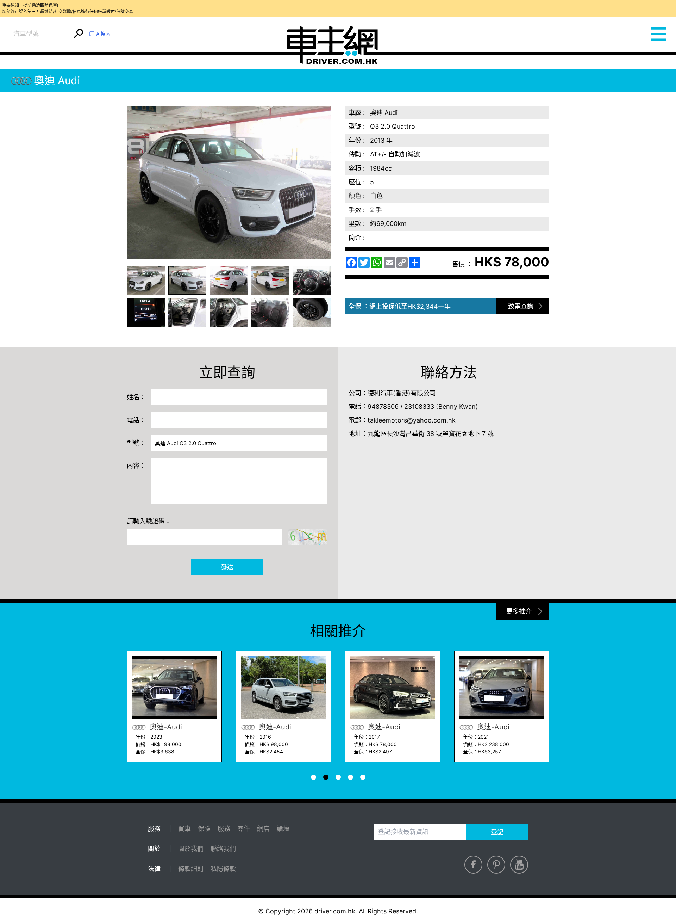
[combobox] (41, 34)
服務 (224, 828)
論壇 (283, 828)
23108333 (419, 406)
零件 (243, 828)
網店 (263, 828)
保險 (204, 828)
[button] (146, 280)
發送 (227, 567)
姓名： (136, 397)
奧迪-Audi (165, 727)
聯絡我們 (223, 848)
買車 (184, 828)
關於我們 (191, 848)
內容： (136, 465)
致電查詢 (520, 306)
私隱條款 (223, 869)
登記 (497, 832)
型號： (136, 442)
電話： (136, 420)
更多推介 (519, 611)
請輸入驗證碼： (149, 521)
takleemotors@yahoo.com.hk (412, 420)
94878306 (383, 406)
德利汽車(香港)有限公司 (402, 393)
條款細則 (191, 869)
